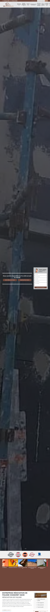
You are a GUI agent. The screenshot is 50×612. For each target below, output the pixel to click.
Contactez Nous (24, 280)
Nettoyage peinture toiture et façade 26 (39, 4)
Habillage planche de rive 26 (43, 4)
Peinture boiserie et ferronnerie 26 (24, 4)
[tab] (25, 306)
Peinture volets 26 (28, 4)
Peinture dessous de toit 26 (46, 4)
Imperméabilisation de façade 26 (33, 4)
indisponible (7, 0)
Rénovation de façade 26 (19, 4)
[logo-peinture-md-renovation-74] (8, 4)
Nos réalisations (10, 280)
